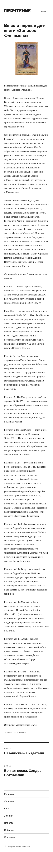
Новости (22, 732)
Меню (44, 11)
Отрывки (9, 801)
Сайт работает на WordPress (18, 846)
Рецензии (9, 794)
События (9, 830)
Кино (6, 808)
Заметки (8, 815)
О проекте (9, 837)
